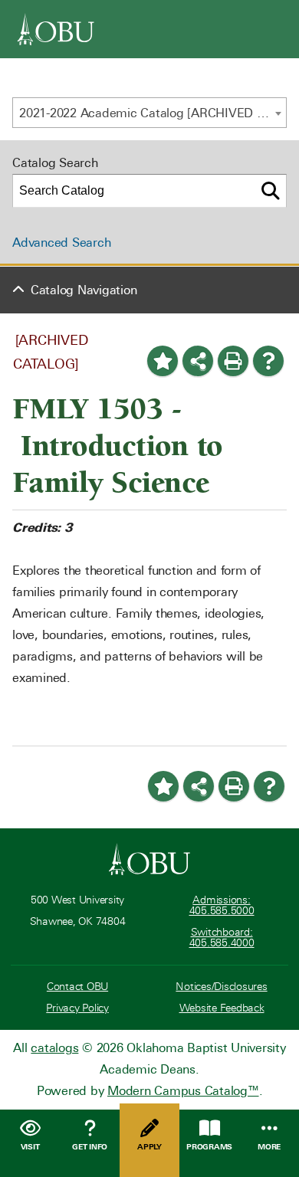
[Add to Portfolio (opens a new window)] (162, 361)
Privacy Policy (77, 1008)
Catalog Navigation (84, 290)
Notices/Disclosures (221, 986)
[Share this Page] (197, 361)
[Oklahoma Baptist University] (149, 859)
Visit (30, 1147)
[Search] (271, 191)
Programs (209, 1147)
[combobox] (149, 112)
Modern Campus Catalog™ (183, 1091)
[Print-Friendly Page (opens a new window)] (233, 361)
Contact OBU (77, 986)
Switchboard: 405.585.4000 (222, 937)
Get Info (89, 1147)
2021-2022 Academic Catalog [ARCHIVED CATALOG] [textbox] (152, 113)
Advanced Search (61, 242)
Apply (149, 1147)
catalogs (54, 1048)
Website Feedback (221, 1008)
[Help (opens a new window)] (268, 361)
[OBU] (56, 29)
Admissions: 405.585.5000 (222, 905)
